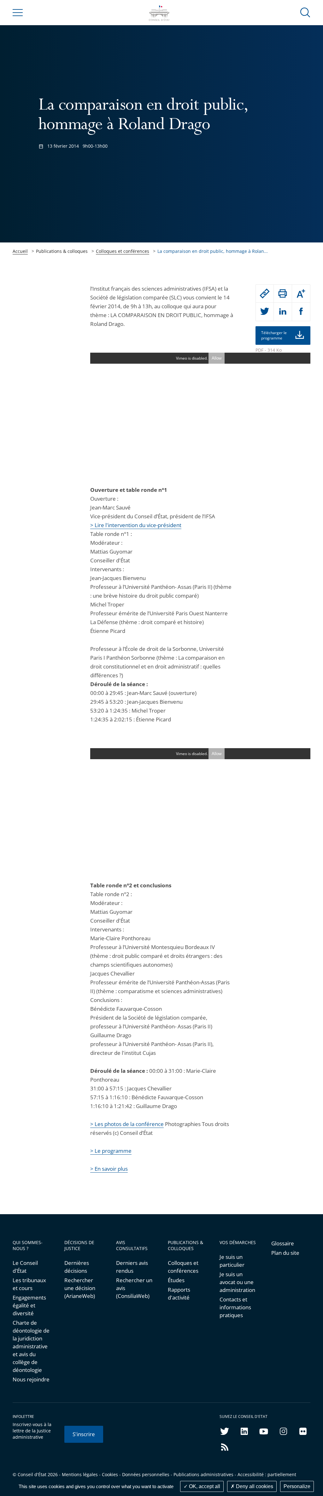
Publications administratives (203, 1474)
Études (176, 1280)
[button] (305, 12)
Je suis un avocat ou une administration (237, 1282)
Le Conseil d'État (25, 1266)
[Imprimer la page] (283, 293)
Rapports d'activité (179, 1293)
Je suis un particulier (232, 1260)
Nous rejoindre (31, 1379)
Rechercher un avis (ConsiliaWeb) (134, 1288)
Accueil (20, 251)
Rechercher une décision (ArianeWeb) (79, 1288)
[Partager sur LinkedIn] (283, 312)
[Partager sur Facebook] (301, 312)
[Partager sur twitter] (265, 312)
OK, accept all (204, 1486)
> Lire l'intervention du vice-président (135, 525)
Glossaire (282, 1243)
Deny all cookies (254, 1486)
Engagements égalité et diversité (29, 1305)
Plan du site (285, 1252)
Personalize (297, 1486)
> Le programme (111, 1150)
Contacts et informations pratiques (235, 1307)
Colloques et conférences (122, 251)
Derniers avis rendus (132, 1266)
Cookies (110, 1474)
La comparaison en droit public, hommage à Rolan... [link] (212, 251)
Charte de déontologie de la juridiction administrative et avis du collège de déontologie (31, 1346)
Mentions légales (80, 1474)
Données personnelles (145, 1474)
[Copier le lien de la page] (265, 293)
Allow (216, 358)
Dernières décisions (76, 1266)
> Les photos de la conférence (127, 1124)
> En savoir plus (109, 1168)
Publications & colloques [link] (62, 251)
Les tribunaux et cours (29, 1284)
